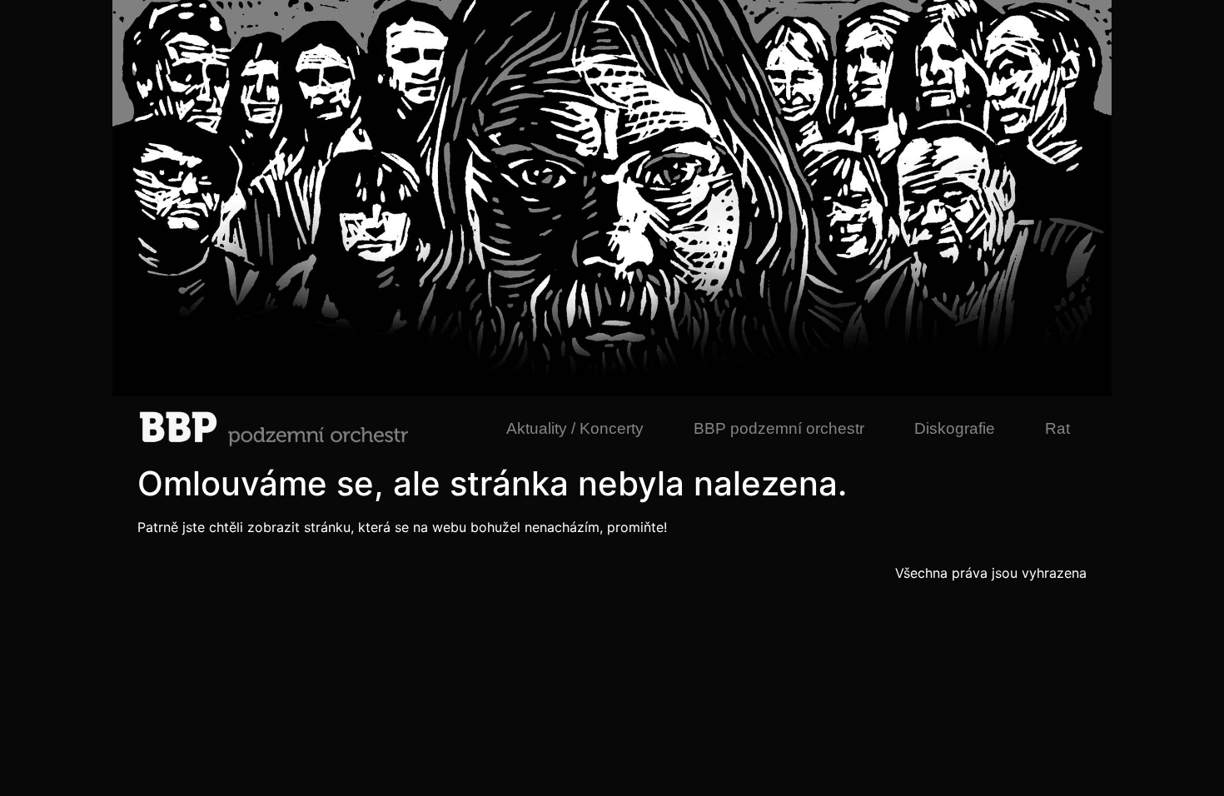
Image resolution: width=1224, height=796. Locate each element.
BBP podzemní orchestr (779, 428)
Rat (1057, 428)
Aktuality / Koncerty (575, 428)
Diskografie (954, 428)
